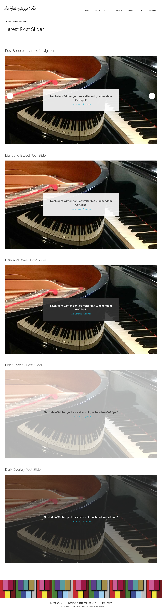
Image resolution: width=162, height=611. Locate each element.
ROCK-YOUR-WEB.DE (82, 606)
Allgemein (87, 104)
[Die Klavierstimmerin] (20, 9)
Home (8, 22)
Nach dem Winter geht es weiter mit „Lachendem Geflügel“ (81, 412)
